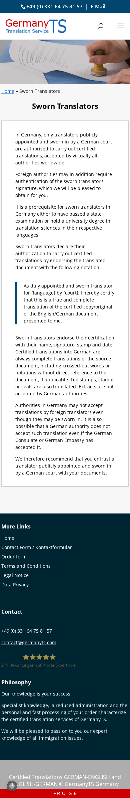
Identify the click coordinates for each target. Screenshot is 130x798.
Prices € (65, 793)
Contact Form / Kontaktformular (36, 547)
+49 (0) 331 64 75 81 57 (54, 6)
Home (7, 91)
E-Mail (98, 6)
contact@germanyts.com (28, 642)
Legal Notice (15, 575)
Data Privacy (15, 584)
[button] (120, 30)
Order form (14, 556)
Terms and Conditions (26, 566)
